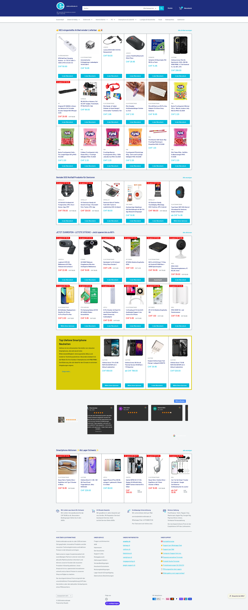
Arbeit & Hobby (72, 19)
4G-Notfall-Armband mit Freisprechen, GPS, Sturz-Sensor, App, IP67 (66, 205)
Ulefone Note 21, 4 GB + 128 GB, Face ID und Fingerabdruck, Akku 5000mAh (89, 483)
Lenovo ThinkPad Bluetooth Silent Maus (135, 57)
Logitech (61, 259)
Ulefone (174, 57)
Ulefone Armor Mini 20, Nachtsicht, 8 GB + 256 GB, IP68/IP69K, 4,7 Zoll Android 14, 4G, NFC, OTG (180, 63)
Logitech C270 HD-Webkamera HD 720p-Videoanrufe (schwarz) (65, 264)
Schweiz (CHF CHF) (62, 596)
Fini (172, 103)
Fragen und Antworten (101, 541)
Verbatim (151, 57)
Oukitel (128, 477)
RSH (172, 477)
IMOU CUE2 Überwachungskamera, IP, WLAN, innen (179, 268)
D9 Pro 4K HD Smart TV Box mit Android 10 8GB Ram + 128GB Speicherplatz (157, 264)
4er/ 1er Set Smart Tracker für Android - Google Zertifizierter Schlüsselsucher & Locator (179, 483)
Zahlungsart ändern (100, 560)
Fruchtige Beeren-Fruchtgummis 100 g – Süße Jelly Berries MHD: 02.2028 (112, 154)
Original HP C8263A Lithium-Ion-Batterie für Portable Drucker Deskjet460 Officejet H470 (67, 109)
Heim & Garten (100, 19)
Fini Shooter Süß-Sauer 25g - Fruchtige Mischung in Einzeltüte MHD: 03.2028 (158, 142)
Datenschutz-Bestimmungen (104, 576)
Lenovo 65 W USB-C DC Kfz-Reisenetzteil (112, 51)
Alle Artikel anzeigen (185, 30)
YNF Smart (129, 204)
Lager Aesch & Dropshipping (103, 572)
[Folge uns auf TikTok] (106, 599)
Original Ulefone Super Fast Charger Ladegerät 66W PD (156, 362)
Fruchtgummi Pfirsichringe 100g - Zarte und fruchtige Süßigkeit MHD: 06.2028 (134, 154)
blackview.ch (127, 553)
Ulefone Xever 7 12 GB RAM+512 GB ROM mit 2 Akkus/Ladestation (177, 365)
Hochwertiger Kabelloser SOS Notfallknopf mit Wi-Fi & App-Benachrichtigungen (135, 209)
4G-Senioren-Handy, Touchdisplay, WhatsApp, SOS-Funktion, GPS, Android (157, 205)
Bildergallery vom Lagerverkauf (173, 573)
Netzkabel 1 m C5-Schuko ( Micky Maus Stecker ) (111, 263)
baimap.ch (126, 545)
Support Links (98, 554)
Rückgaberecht (99, 557)
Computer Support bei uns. (172, 553)
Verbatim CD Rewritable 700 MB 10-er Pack (157, 61)
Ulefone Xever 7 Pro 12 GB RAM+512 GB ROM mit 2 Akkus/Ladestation (110, 365)
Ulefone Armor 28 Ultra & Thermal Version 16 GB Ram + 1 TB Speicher (134, 365)
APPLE (105, 307)
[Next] (192, 203)
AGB (95, 544)
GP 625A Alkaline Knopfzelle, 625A (135, 263)
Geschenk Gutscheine (101, 566)
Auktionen (181, 19)
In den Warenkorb (67, 76)
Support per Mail (168, 549)
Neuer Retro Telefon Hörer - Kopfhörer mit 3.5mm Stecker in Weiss (157, 482)
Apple (105, 477)
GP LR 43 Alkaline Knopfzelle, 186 (158, 311)
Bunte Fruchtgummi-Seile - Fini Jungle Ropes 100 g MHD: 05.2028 (67, 154)
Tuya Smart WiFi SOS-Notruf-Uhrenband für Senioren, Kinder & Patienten (180, 209)
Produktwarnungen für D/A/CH (173, 565)
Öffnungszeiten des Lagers (172, 569)
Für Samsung (85, 307)
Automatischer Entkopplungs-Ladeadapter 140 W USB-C (89, 62)
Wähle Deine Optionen (180, 221)
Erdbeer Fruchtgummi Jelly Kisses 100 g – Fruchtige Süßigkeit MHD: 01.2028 (89, 154)
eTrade (83, 259)
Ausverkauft (158, 280)
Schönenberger (63, 55)
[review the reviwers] (92, 408)
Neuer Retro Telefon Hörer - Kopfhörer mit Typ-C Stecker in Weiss (67, 482)
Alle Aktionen (187, 232)
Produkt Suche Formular (171, 561)
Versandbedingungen (101, 563)
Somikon (83, 99)
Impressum (98, 547)
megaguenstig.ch (129, 561)
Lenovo (105, 47)
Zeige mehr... (66, 371)
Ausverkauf (60, 19)
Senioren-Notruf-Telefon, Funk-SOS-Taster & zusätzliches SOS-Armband (112, 205)
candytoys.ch (127, 557)
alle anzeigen (187, 450)
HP (59, 103)
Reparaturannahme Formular (173, 557)
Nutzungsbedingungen (102, 569)
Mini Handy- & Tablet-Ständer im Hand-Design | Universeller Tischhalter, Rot (112, 108)
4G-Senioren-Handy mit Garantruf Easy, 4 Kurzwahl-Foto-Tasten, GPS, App (89, 205)
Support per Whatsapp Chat (172, 545)
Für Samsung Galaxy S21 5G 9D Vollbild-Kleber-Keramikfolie (89, 312)
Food (160, 19)
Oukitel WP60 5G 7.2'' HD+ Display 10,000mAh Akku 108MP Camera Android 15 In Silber (135, 483)
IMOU (172, 263)
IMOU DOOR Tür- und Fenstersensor (177, 311)
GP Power (129, 259)
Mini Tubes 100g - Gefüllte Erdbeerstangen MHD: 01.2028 (179, 154)
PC (112, 19)
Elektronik (86, 19)
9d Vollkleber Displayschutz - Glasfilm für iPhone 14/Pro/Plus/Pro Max (67, 312)
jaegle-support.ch (129, 565)
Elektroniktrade (176, 204)
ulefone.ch (126, 549)
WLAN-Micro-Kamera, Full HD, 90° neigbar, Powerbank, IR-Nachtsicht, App (90, 104)
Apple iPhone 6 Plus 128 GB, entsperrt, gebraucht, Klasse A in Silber (112, 482)
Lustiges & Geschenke (147, 19)
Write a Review (180, 401)
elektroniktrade (86, 57)
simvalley (61, 200)
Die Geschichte (99, 550)
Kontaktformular (168, 541)
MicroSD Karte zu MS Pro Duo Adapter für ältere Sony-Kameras (158, 108)
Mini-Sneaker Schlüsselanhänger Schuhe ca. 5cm (134, 108)
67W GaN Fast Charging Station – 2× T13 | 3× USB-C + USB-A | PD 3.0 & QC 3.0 (67, 60)
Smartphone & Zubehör (126, 19)
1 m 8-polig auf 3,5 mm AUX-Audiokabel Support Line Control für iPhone (135, 312)
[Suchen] (161, 8)
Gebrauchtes (169, 19)
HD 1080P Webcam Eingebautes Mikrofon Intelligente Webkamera (88, 264)
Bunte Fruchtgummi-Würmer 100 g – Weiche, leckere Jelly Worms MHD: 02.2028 (180, 108)
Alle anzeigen (187, 177)
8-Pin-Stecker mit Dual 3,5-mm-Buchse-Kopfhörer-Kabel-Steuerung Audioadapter (112, 313)
